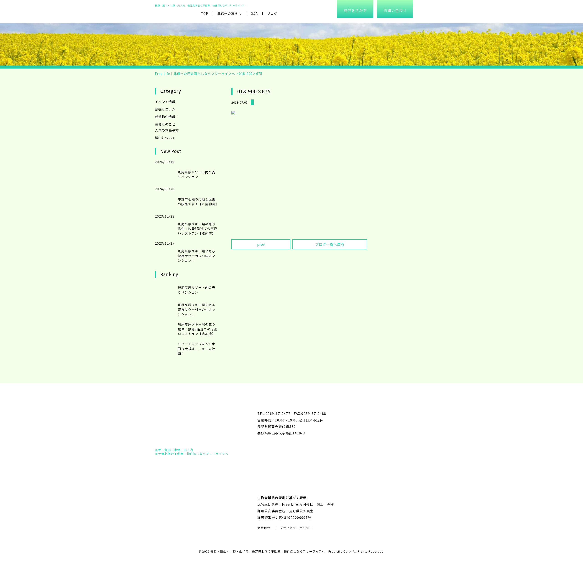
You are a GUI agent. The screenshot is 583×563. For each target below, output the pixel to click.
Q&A (254, 13)
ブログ (272, 13)
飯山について (165, 137)
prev (261, 244)
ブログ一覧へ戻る (329, 244)
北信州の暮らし (229, 13)
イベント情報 (165, 101)
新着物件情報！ (167, 116)
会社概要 (264, 528)
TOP (204, 13)
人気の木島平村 (167, 130)
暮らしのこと (165, 124)
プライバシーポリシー (296, 528)
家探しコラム (165, 109)
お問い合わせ (395, 10)
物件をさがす (355, 10)
